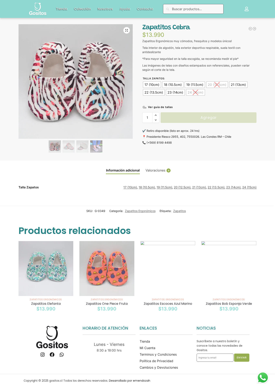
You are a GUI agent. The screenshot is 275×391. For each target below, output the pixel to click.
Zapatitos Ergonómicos (140, 211)
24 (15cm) (249, 187)
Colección (82, 9)
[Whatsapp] (61, 354)
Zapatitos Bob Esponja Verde (229, 304)
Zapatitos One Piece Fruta (107, 304)
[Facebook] (52, 354)
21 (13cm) (199, 187)
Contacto (145, 9)
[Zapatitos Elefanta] (46, 268)
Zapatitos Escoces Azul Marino (168, 304)
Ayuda (125, 9)
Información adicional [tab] (123, 170)
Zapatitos (179, 211)
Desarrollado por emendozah (129, 381)
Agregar (208, 117)
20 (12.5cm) (182, 187)
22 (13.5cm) (216, 187)
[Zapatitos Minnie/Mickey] (254, 29)
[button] (126, 30)
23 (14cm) (233, 187)
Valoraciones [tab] (157, 170)
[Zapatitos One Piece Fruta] (106, 268)
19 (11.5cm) (164, 187)
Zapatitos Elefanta (46, 304)
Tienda (61, 9)
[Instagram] (42, 354)
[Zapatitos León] (250, 29)
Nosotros (105, 9)
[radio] (152, 85)
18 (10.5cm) (147, 187)
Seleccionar (46, 317)
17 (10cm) (130, 187)
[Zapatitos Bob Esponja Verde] (228, 268)
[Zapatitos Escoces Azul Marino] (167, 268)
